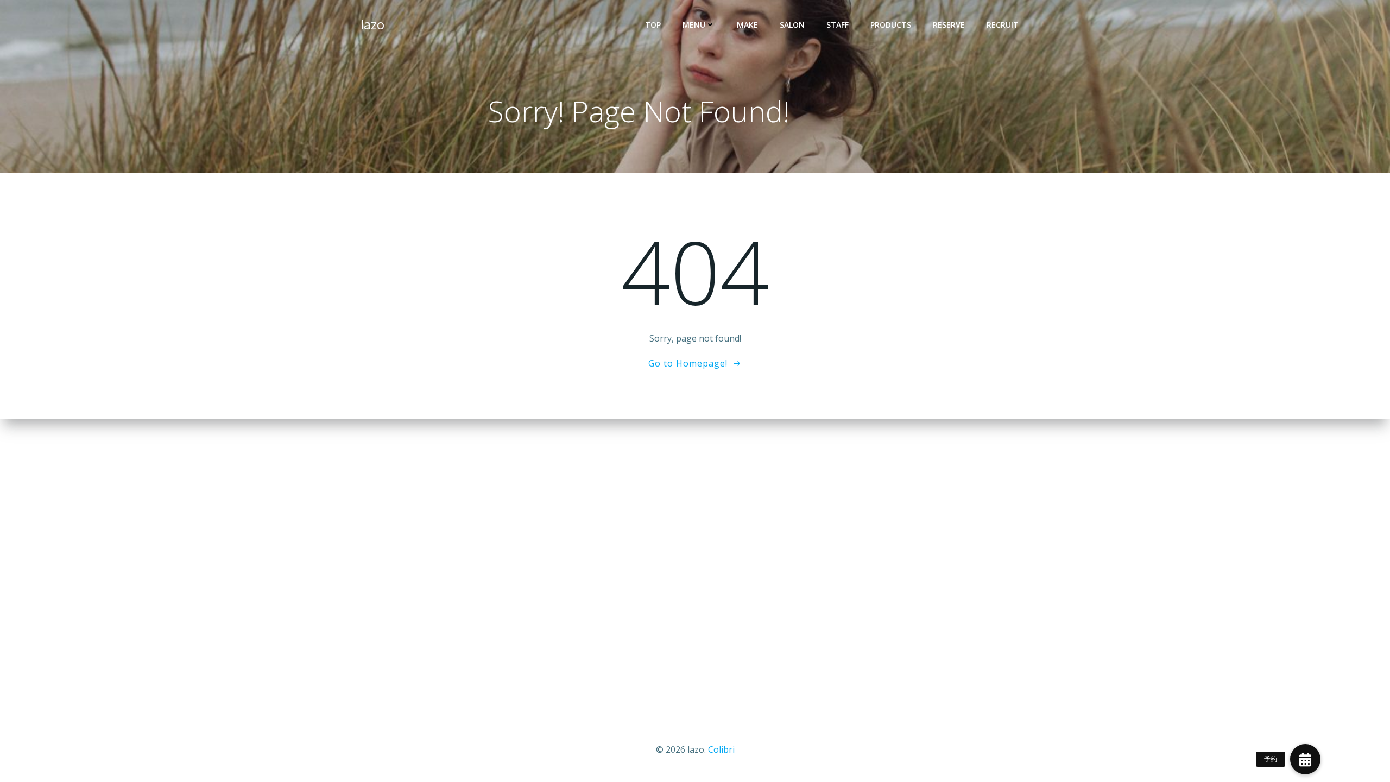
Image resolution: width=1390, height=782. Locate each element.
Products (890, 25)
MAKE (747, 25)
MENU (694, 25)
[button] (1305, 759)
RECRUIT (1003, 25)
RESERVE (949, 25)
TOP (653, 25)
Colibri (721, 749)
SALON (792, 25)
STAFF (837, 25)
